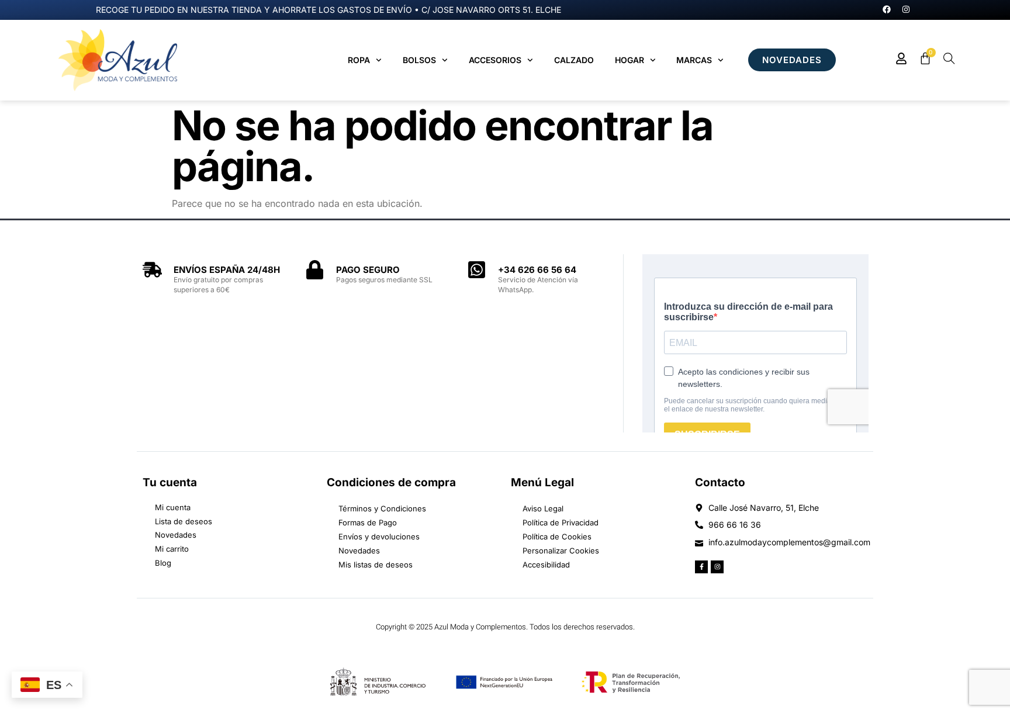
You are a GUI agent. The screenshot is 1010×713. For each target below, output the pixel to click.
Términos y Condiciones (382, 508)
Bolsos (419, 60)
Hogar (629, 60)
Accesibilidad (546, 564)
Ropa (359, 60)
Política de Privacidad (561, 522)
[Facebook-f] (701, 566)
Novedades (359, 550)
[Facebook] (886, 9)
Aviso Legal (543, 508)
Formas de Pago (367, 522)
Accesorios (495, 60)
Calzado (574, 60)
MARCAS (694, 60)
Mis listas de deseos (375, 564)
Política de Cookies (557, 536)
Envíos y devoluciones (379, 536)
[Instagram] (906, 9)
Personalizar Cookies (561, 550)
